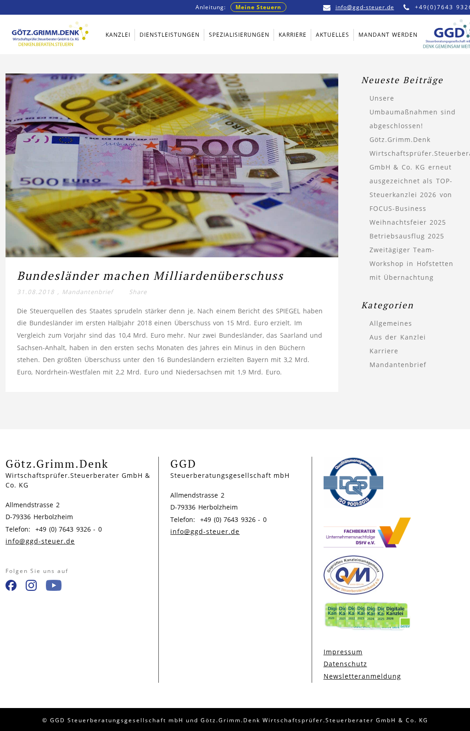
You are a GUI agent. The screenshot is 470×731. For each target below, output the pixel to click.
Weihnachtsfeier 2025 (408, 222)
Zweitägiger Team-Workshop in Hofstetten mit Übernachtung (411, 263)
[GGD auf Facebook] (11, 587)
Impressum (343, 651)
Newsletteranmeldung (362, 676)
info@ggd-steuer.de (365, 7)
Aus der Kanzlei (397, 337)
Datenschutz (345, 663)
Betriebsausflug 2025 (407, 236)
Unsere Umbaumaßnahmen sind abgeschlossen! (412, 112)
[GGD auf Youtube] (54, 587)
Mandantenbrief (87, 292)
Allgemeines (390, 323)
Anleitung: (238, 7)
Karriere (383, 350)
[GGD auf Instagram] (31, 587)
